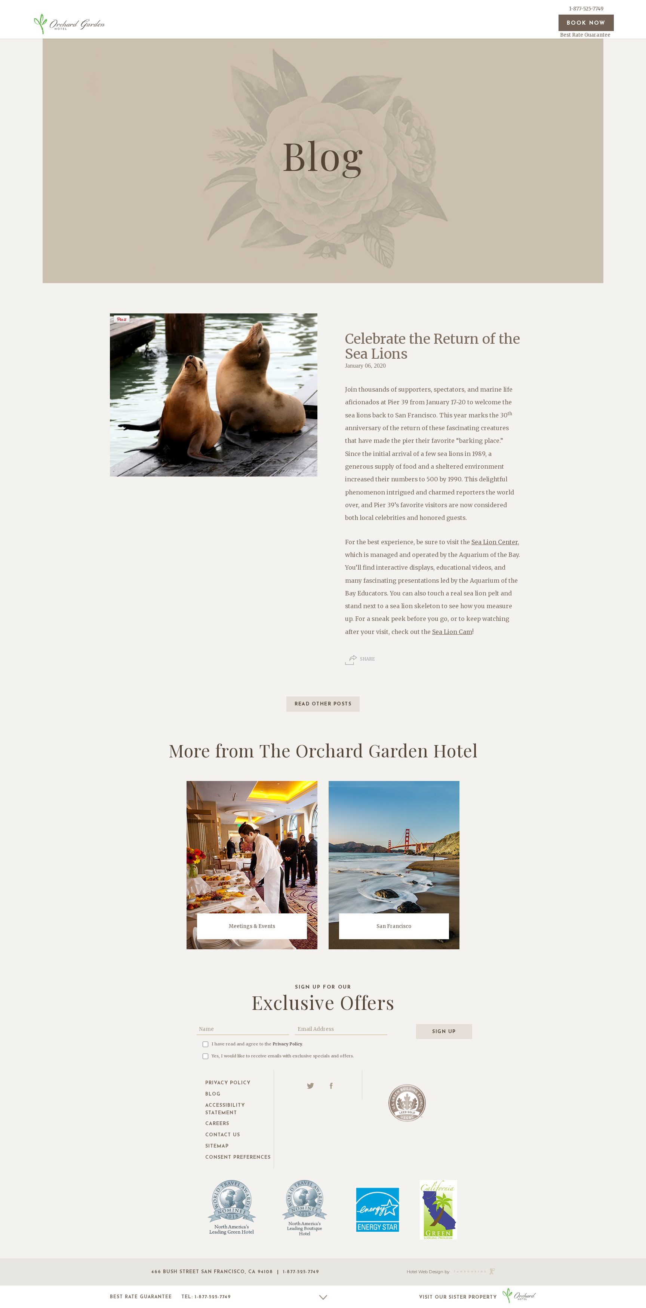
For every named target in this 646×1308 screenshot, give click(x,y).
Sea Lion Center (494, 542)
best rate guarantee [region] (141, 1297)
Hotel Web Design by (428, 1271)
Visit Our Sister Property (458, 1297)
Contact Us (222, 1135)
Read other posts (323, 704)
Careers (217, 1124)
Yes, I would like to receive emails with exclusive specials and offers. (283, 1056)
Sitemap (217, 1146)
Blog (213, 1094)
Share (367, 659)
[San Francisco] (394, 865)
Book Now (586, 23)
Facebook (331, 1085)
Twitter (310, 1085)
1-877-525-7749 (586, 9)
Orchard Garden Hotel (69, 24)
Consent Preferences (238, 1157)
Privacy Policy (287, 1044)
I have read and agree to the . (257, 1044)
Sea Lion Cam (452, 631)
